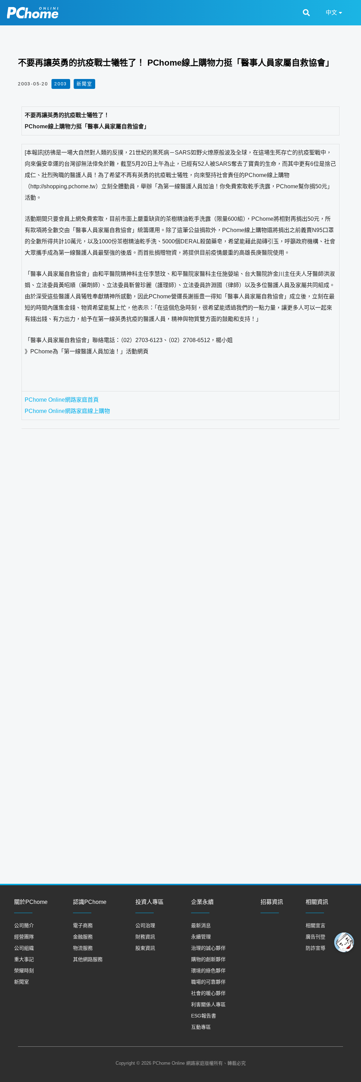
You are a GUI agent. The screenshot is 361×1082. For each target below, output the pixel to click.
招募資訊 (272, 902)
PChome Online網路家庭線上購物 (67, 411)
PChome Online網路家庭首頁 (62, 400)
